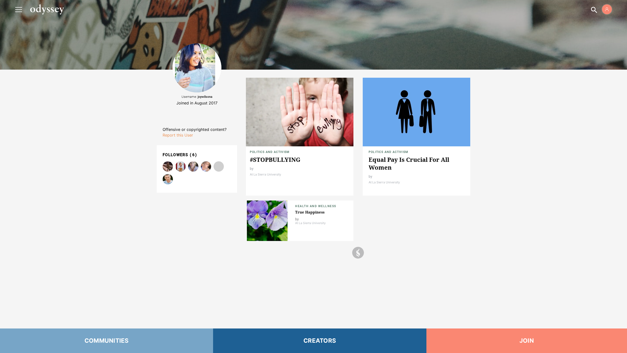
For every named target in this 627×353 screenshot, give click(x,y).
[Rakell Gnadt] (219, 166)
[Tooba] (168, 166)
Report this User (178, 135)
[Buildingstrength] (193, 166)
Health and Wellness (315, 206)
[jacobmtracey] (168, 179)
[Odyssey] (47, 9)
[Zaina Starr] (206, 166)
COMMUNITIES (106, 340)
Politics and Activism (269, 152)
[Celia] (180, 166)
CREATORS (319, 340)
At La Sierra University (265, 174)
